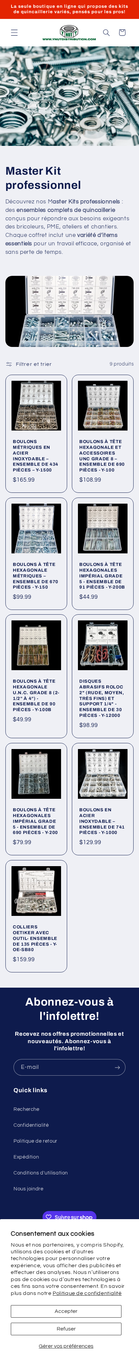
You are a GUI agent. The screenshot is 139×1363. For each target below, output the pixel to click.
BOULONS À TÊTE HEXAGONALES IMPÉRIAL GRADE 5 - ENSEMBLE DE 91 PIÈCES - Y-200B (102, 576)
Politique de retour (35, 1141)
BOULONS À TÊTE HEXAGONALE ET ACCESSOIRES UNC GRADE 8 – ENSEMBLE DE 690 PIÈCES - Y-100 (102, 456)
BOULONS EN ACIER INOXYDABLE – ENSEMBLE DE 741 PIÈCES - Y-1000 (102, 821)
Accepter (66, 1311)
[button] (14, 32)
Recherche (26, 1109)
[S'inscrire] (117, 1067)
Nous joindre (28, 1188)
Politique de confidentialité (87, 1293)
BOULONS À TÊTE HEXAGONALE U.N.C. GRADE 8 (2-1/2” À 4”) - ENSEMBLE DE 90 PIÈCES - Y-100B (36, 695)
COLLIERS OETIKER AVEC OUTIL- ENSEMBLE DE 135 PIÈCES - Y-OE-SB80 (35, 938)
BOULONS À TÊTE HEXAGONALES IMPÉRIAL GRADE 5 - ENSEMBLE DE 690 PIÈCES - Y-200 (35, 821)
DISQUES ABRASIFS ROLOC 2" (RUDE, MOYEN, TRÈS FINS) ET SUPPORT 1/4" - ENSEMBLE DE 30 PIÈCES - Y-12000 (101, 698)
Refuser (66, 1329)
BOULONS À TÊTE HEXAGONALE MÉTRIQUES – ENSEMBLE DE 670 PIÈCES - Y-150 (35, 576)
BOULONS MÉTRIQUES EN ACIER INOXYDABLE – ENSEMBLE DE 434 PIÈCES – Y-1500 (35, 456)
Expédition (26, 1157)
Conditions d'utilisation (40, 1172)
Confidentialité (31, 1125)
